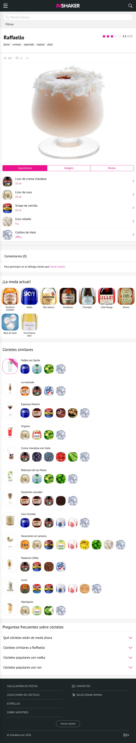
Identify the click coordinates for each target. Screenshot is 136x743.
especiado (29, 44)
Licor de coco (23, 194)
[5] (120, 36)
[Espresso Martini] (10, 410)
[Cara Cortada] (10, 520)
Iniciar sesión (68, 723)
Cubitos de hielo (25, 234)
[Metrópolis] (10, 608)
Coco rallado (23, 221)
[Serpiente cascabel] (10, 498)
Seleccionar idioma (89, 695)
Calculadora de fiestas (22, 686)
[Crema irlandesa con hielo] (10, 454)
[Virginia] (10, 432)
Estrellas (13, 703)
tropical (40, 44)
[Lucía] (10, 586)
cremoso (16, 44)
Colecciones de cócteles (23, 695)
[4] (116, 36)
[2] (108, 36)
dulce (50, 44)
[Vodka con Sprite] (10, 366)
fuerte (7, 44)
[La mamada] (10, 388)
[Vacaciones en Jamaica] (10, 542)
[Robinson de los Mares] (10, 476)
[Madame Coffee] (10, 564)
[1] (104, 36)
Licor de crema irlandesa (30, 181)
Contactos (83, 686)
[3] (112, 36)
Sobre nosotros (17, 712)
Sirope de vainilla (26, 208)
